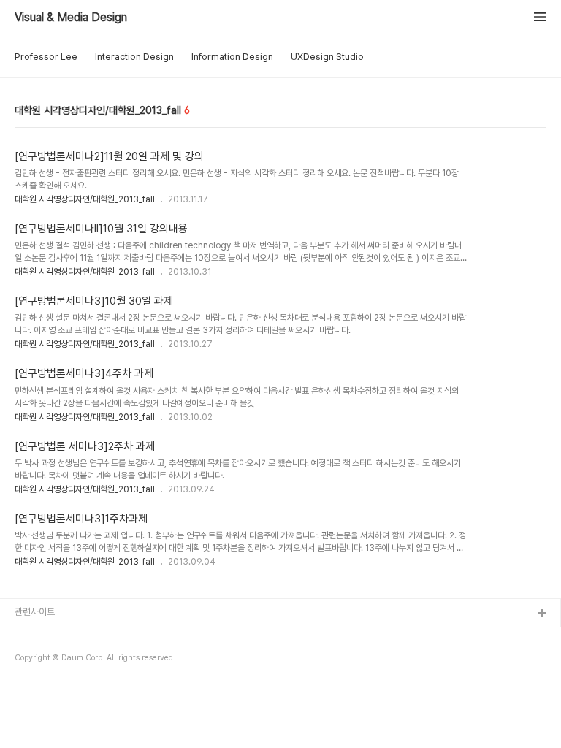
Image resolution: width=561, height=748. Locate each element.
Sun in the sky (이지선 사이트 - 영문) (86, 684)
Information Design (232, 56)
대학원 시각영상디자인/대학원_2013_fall (85, 199)
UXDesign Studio (327, 56)
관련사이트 (35, 611)
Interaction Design (134, 56)
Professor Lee (46, 56)
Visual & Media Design (71, 17)
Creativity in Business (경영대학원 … (89, 637)
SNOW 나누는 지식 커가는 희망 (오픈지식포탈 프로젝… (117, 660)
